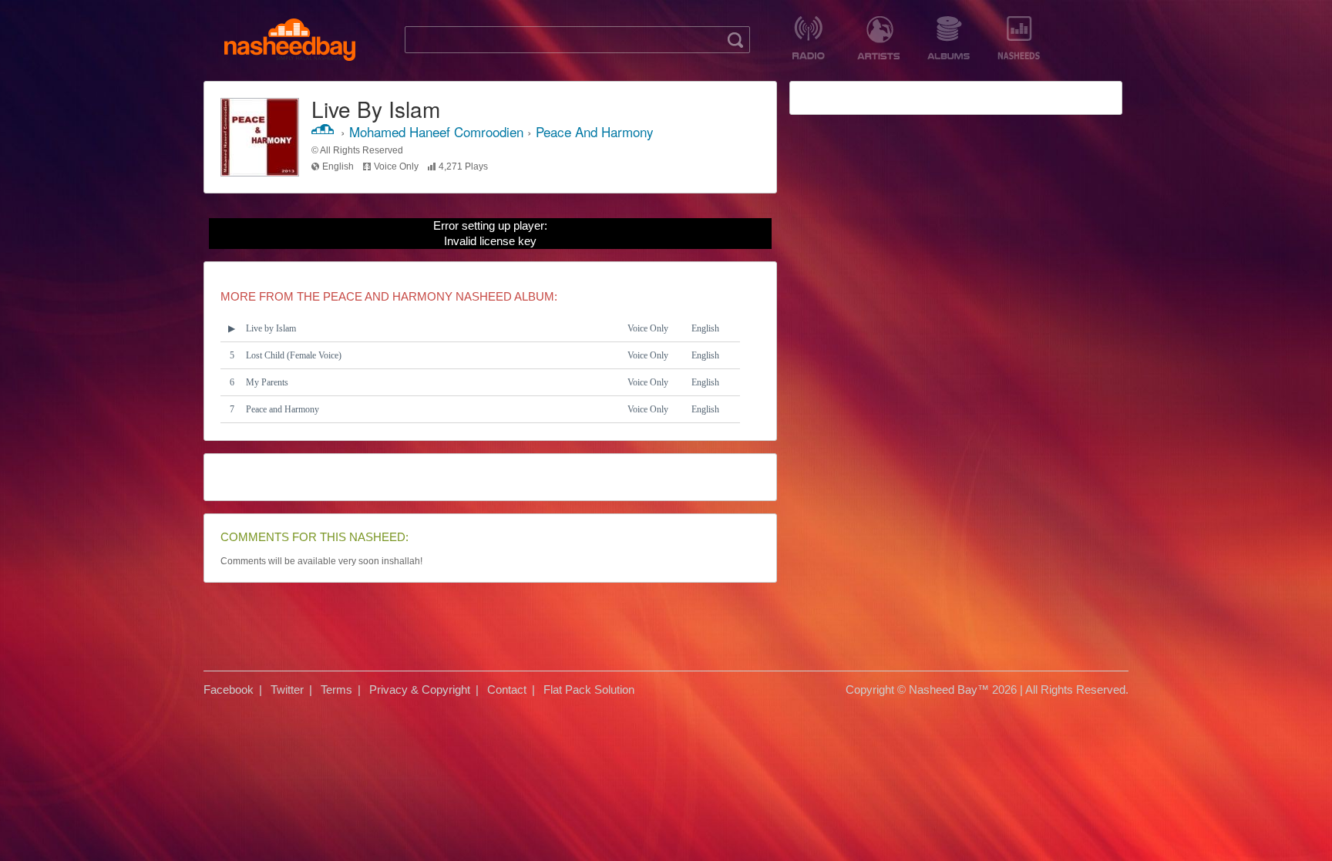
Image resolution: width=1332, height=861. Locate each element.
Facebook (229, 689)
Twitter (287, 689)
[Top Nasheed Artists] (878, 37)
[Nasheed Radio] (808, 37)
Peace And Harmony (595, 131)
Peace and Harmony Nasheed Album (438, 296)
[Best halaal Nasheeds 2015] (1018, 37)
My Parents (267, 382)
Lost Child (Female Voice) (293, 355)
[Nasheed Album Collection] (948, 37)
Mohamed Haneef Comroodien (436, 131)
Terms (336, 689)
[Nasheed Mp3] (289, 39)
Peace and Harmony (282, 409)
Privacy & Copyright (419, 689)
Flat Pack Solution (588, 689)
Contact (506, 689)
